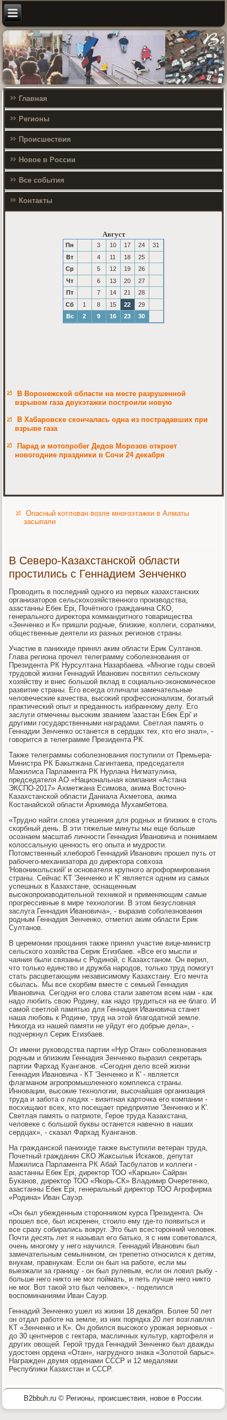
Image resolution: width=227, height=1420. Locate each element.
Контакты (35, 200)
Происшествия (45, 139)
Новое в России (47, 160)
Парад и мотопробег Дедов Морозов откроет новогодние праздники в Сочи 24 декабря (96, 450)
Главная (33, 98)
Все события (41, 180)
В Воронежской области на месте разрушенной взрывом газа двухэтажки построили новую (100, 398)
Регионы (34, 119)
